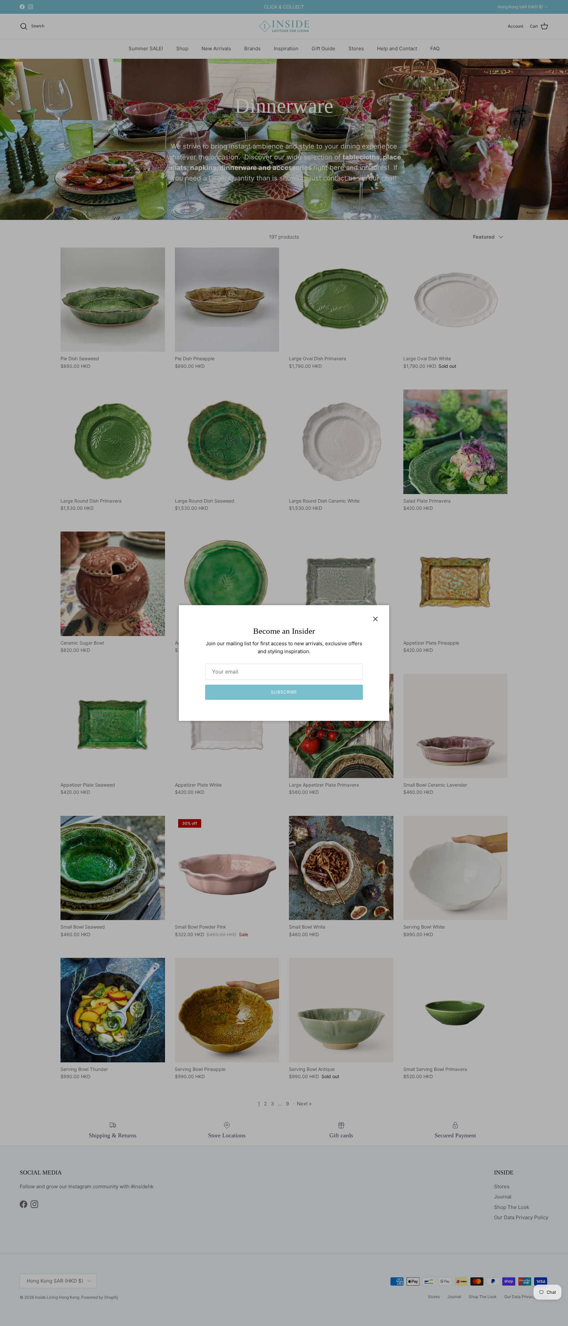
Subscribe (284, 692)
